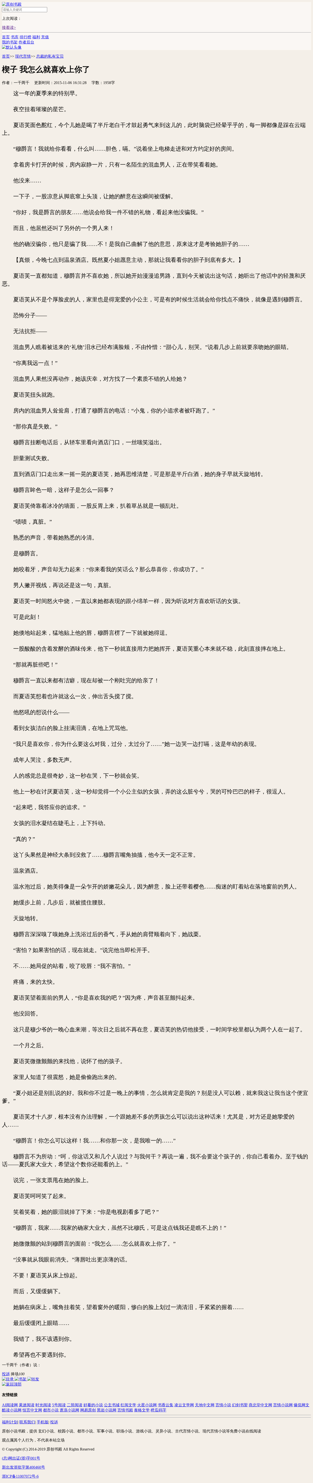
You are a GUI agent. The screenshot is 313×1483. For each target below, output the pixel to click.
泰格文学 (142, 1410)
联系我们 (27, 1422)
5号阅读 (59, 1405)
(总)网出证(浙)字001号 (21, 1458)
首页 (6, 37)
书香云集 (165, 1405)
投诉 (6, 1374)
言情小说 (223, 1405)
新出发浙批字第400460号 (23, 1467)
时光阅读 (43, 1405)
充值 (45, 37)
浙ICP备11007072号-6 (20, 1476)
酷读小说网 (12, 1410)
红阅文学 (128, 1405)
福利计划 (10, 1422)
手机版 (42, 1422)
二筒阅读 (74, 1405)
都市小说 (51, 1410)
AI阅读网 (10, 1405)
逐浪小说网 (69, 1410)
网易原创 (88, 1410)
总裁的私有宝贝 (50, 56)
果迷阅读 (26, 1405)
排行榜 (25, 37)
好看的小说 (93, 1405)
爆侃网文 (301, 1405)
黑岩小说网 (106, 1410)
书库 (15, 37)
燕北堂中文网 (260, 1405)
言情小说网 (283, 1405)
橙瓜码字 (158, 1410)
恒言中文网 (32, 1410)
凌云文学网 (184, 1405)
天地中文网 (204, 1405)
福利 (36, 37)
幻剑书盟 (240, 1405)
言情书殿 (125, 1410)
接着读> (9, 27)
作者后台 (26, 42)
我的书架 (10, 42)
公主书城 (112, 1405)
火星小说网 (147, 1405)
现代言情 (23, 56)
